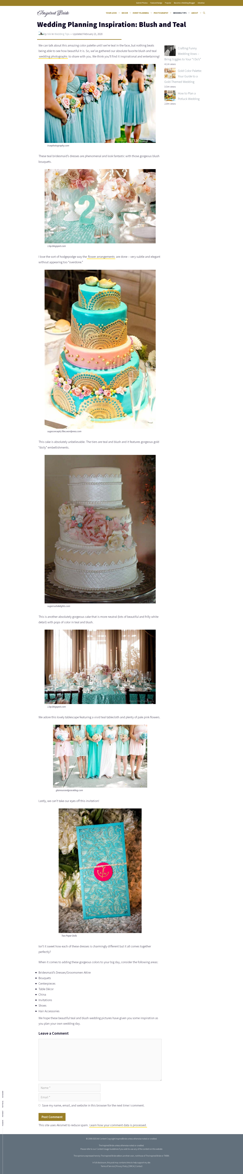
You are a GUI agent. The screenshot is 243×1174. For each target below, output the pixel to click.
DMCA (131, 1166)
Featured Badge (156, 3)
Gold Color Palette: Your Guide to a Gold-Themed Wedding (183, 76)
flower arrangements (101, 257)
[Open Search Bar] (204, 13)
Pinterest (3, 1114)
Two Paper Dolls (69, 935)
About (194, 13)
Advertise (201, 3)
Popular (168, 3)
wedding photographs (53, 56)
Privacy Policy (122, 1166)
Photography (161, 13)
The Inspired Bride (106, 1145)
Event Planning (141, 13)
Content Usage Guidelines (107, 1149)
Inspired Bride (52, 13)
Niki (49, 34)
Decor (125, 13)
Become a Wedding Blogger (184, 3)
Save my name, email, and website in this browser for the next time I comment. (93, 1105)
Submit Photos (142, 3)
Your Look (111, 13)
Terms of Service (108, 1166)
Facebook (3, 1123)
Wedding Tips (180, 13)
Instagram (3, 1094)
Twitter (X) (3, 1104)
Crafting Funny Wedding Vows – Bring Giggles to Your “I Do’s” (182, 53)
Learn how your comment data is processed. (118, 1125)
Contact (138, 1166)
